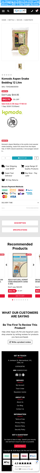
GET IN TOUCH (20, 446)
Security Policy (20, 429)
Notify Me (23, 158)
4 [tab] (19, 299)
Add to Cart (20, 296)
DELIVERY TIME (7, 203)
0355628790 (20, 366)
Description (20, 223)
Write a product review (21, 342)
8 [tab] (27, 299)
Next (33, 265)
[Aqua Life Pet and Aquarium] (20, 11)
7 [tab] (25, 299)
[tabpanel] (20, 275)
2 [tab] (14, 299)
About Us (20, 402)
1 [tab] (12, 299)
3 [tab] (16, 299)
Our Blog (20, 405)
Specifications (20, 230)
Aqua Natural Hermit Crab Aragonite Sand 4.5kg (18, 282)
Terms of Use (20, 419)
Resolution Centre (20, 392)
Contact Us (20, 409)
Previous (6, 265)
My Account (20, 385)
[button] (36, 158)
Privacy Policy (20, 422)
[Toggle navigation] (3, 11)
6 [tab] (23, 299)
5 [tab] (21, 299)
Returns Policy (20, 426)
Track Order (20, 388)
